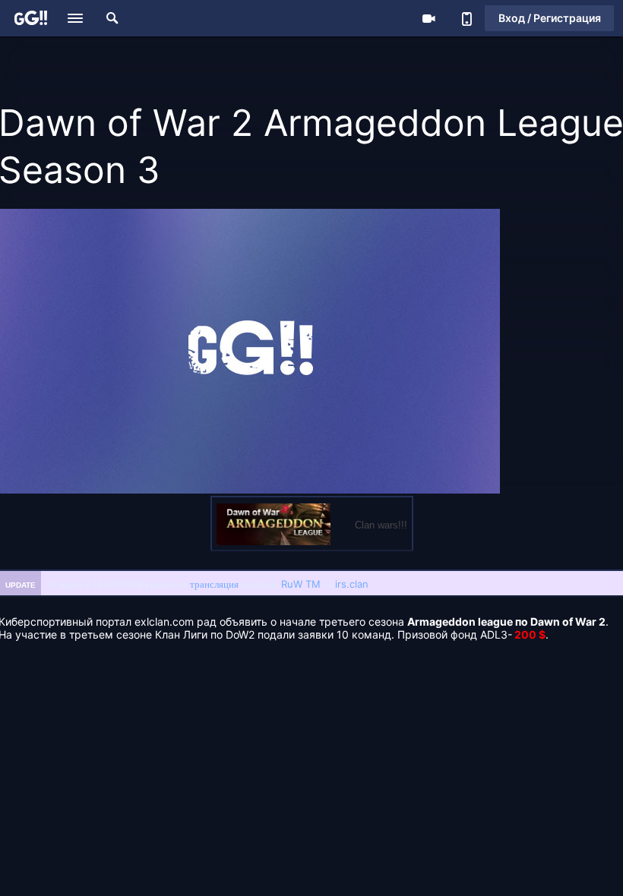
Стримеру (428, 18)
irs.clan (351, 584)
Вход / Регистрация (549, 17)
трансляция (214, 584)
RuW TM (301, 584)
